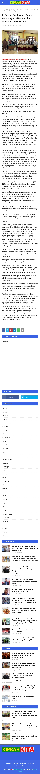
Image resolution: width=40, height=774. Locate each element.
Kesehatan (6, 437)
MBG (4, 452)
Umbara (5, 536)
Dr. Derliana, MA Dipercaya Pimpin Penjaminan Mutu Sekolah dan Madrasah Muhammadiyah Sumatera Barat (24, 715)
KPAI (4, 441)
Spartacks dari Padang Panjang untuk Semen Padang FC (24, 630)
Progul (5, 503)
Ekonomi (10, 9)
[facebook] (10, 397)
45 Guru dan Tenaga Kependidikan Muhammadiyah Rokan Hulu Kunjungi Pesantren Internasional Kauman (24, 726)
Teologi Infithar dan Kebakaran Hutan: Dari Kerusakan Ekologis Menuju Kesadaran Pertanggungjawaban (22, 570)
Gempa (5, 430)
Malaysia (6, 448)
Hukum (5, 434)
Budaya (5, 416)
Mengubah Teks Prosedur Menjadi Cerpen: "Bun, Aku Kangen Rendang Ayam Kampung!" (23, 610)
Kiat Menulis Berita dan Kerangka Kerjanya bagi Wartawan (22, 590)
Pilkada (5, 488)
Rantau (5, 510)
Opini (4, 470)
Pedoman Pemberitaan (19, 763)
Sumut (5, 529)
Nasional (5, 463)
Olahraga (6, 467)
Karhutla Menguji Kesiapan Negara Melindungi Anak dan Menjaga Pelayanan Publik (23, 655)
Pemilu (5, 478)
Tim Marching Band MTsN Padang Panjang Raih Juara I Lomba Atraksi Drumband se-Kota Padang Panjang (23, 600)
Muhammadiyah (8, 459)
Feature (5, 427)
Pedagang (6, 474)
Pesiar (5, 485)
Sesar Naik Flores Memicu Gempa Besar (22, 697)
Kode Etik (31, 763)
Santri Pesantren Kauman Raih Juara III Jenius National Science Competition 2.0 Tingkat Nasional (24, 736)
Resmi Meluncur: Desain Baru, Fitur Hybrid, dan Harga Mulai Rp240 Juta (23, 639)
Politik (5, 492)
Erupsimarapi (7, 423)
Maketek (5, 445)
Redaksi (8, 763)
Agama (5, 408)
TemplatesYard (18, 769)
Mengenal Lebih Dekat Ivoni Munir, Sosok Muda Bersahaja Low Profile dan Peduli (24, 581)
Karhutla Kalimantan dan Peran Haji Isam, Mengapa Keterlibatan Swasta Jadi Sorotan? (23, 665)
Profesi (5, 499)
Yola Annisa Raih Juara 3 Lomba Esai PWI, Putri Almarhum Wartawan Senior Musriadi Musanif (24, 548)
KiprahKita (6, 26)
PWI (4, 507)
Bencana (5, 412)
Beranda (4, 9)
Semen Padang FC (8, 514)
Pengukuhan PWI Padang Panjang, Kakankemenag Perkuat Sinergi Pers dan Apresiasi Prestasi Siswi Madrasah (24, 559)
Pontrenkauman (8, 496)
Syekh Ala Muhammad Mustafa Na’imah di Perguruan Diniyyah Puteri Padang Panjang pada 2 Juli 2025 (24, 621)
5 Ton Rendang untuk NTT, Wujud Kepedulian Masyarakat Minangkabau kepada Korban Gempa (24, 688)
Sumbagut (6, 521)
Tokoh (5, 532)
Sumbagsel (6, 518)
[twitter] (29, 397)
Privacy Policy (20, 766)
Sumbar (5, 525)
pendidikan (6, 481)
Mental (5, 456)
